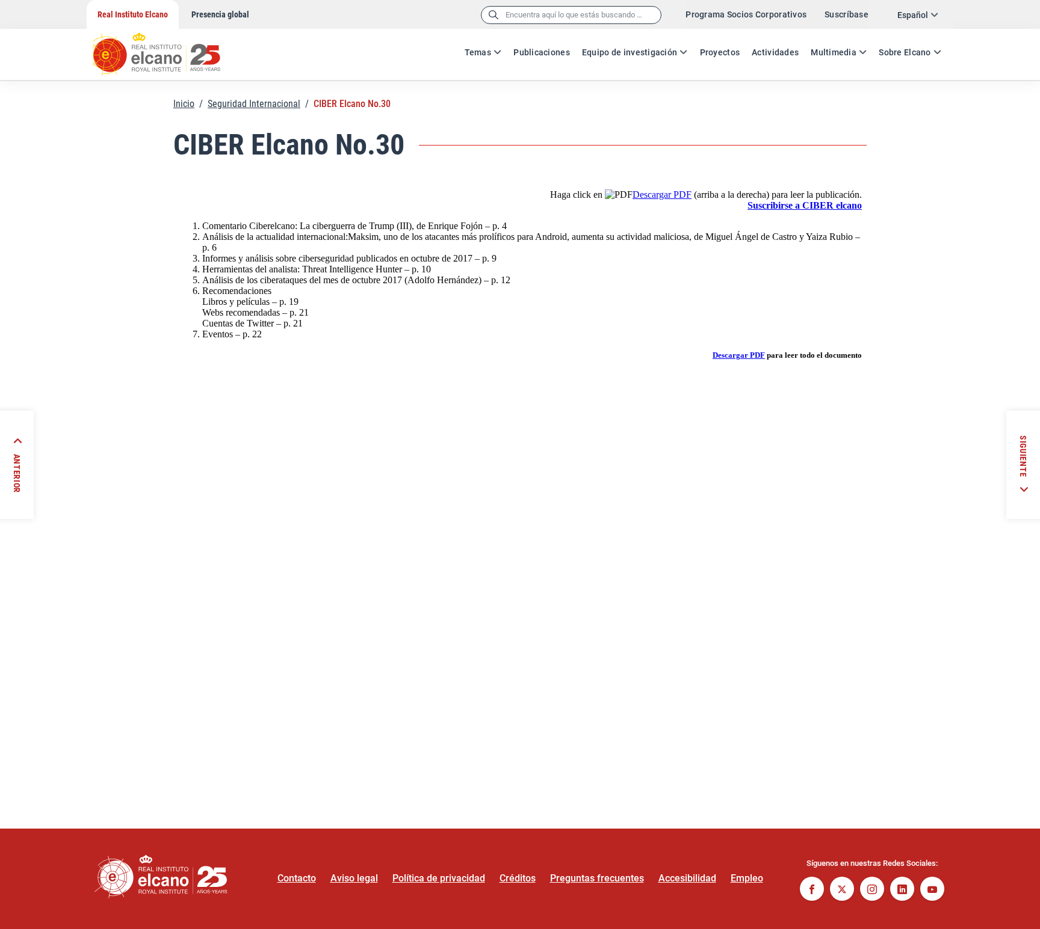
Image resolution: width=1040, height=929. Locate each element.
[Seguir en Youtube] (932, 890)
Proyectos (720, 52)
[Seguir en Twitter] (842, 890)
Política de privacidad (438, 878)
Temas (478, 52)
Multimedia (833, 52)
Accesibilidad (687, 878)
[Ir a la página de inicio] (168, 48)
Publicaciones (541, 52)
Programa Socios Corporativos (746, 14)
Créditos (518, 878)
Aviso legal (354, 878)
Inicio (183, 103)
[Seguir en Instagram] (872, 890)
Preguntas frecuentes (597, 878)
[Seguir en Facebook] (812, 890)
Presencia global (220, 14)
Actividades (775, 52)
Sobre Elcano (904, 52)
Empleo (747, 878)
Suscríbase (846, 14)
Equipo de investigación (629, 52)
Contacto (296, 878)
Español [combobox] (912, 15)
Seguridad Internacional (254, 103)
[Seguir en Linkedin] (902, 890)
